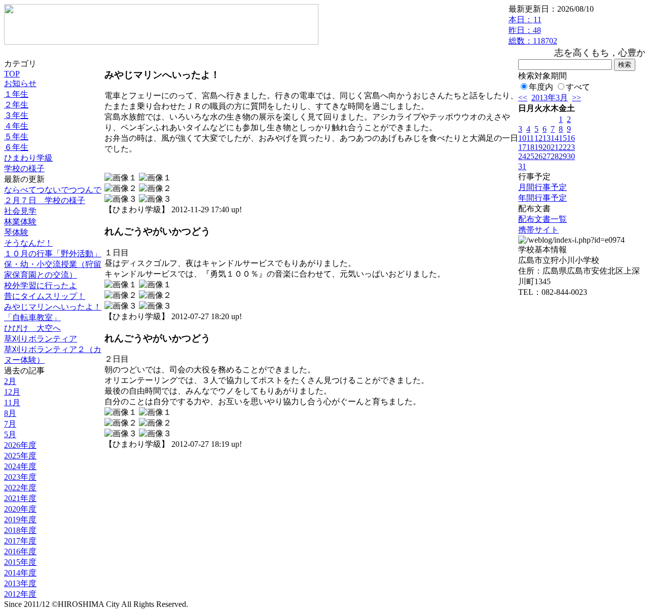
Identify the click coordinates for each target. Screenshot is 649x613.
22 (563, 147)
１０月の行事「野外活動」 (52, 253)
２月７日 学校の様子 (44, 200)
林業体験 (20, 221)
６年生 (16, 147)
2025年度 (20, 455)
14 (555, 138)
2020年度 (20, 509)
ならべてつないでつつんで (52, 189)
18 (530, 147)
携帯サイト (538, 229)
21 (555, 147)
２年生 (16, 104)
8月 (10, 413)
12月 (12, 392)
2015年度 (20, 562)
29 (563, 156)
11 (530, 138)
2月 (10, 381)
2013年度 (20, 583)
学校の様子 (24, 168)
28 (555, 156)
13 (547, 138)
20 (547, 147)
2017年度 (20, 541)
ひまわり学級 (28, 158)
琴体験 (16, 232)
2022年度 (20, 487)
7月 (10, 423)
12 (538, 138)
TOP (12, 73)
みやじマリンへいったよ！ (52, 306)
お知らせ (20, 83)
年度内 (541, 87)
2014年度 (20, 572)
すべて (578, 87)
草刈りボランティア (40, 338)
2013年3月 (549, 97)
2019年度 (20, 519)
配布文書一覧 (542, 219)
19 (538, 147)
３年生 (16, 115)
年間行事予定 (542, 198)
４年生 (16, 126)
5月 (10, 434)
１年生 (16, 94)
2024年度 (20, 466)
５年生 (16, 136)
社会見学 (20, 211)
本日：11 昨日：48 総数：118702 (533, 30)
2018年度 (20, 530)
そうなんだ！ (28, 243)
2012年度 (20, 594)
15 (563, 138)
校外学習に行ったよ (40, 285)
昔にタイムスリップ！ (44, 296)
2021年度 (20, 498)
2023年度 (20, 477)
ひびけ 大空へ (32, 328)
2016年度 (20, 551)
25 (530, 156)
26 (538, 156)
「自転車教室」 (32, 317)
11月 (12, 402)
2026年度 (20, 445)
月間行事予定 (542, 187)
